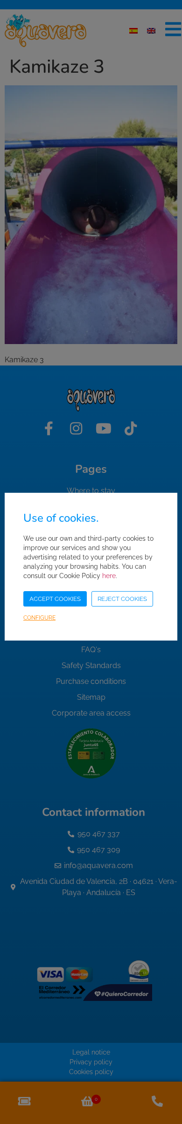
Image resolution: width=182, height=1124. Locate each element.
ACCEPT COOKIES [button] (55, 598)
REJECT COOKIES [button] (122, 598)
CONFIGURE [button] (39, 617)
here (109, 575)
